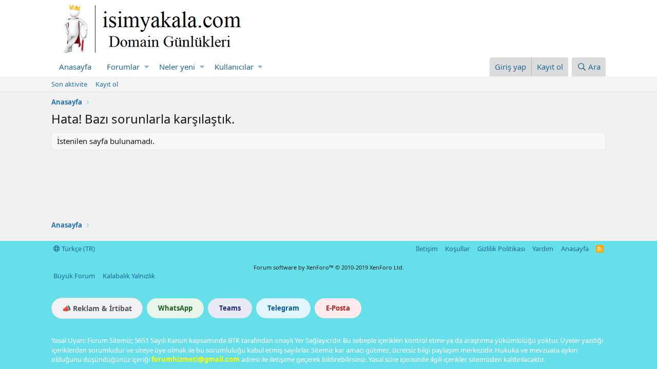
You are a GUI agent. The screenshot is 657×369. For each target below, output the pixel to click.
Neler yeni (177, 66)
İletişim (427, 248)
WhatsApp (175, 308)
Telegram (283, 308)
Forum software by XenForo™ (329, 267)
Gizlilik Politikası (501, 248)
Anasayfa (75, 66)
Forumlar (123, 66)
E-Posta (338, 308)
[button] (146, 66)
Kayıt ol (106, 84)
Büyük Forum (74, 275)
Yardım (542, 248)
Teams (230, 308)
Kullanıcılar (234, 66)
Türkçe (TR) (77, 248)
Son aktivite (69, 84)
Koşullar (457, 248)
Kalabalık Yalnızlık (129, 275)
